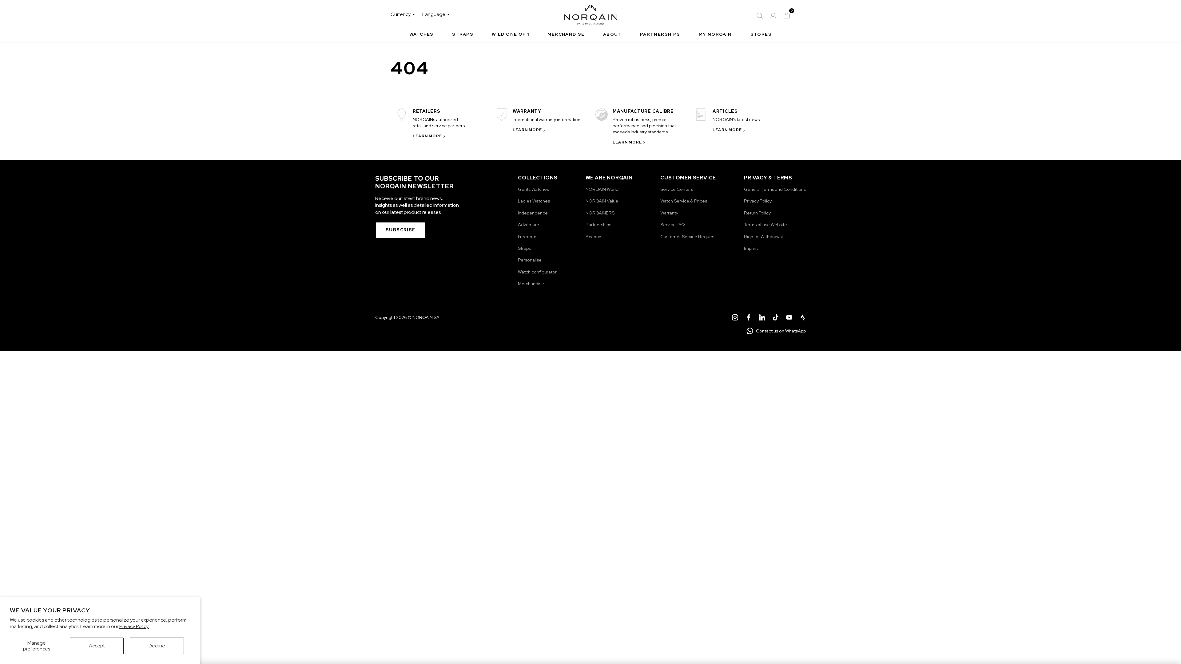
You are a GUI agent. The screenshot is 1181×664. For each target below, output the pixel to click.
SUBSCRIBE (401, 230)
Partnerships (660, 34)
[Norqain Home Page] (591, 15)
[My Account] (773, 15)
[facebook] (749, 318)
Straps (462, 34)
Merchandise (565, 34)
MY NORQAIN (715, 34)
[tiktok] (776, 318)
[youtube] (789, 318)
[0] (786, 15)
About (612, 34)
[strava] (803, 318)
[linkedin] (762, 318)
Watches (421, 34)
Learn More (427, 136)
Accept (97, 645)
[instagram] (735, 318)
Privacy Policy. (134, 626)
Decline (157, 645)
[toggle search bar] (759, 15)
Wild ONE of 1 (510, 34)
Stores (761, 34)
